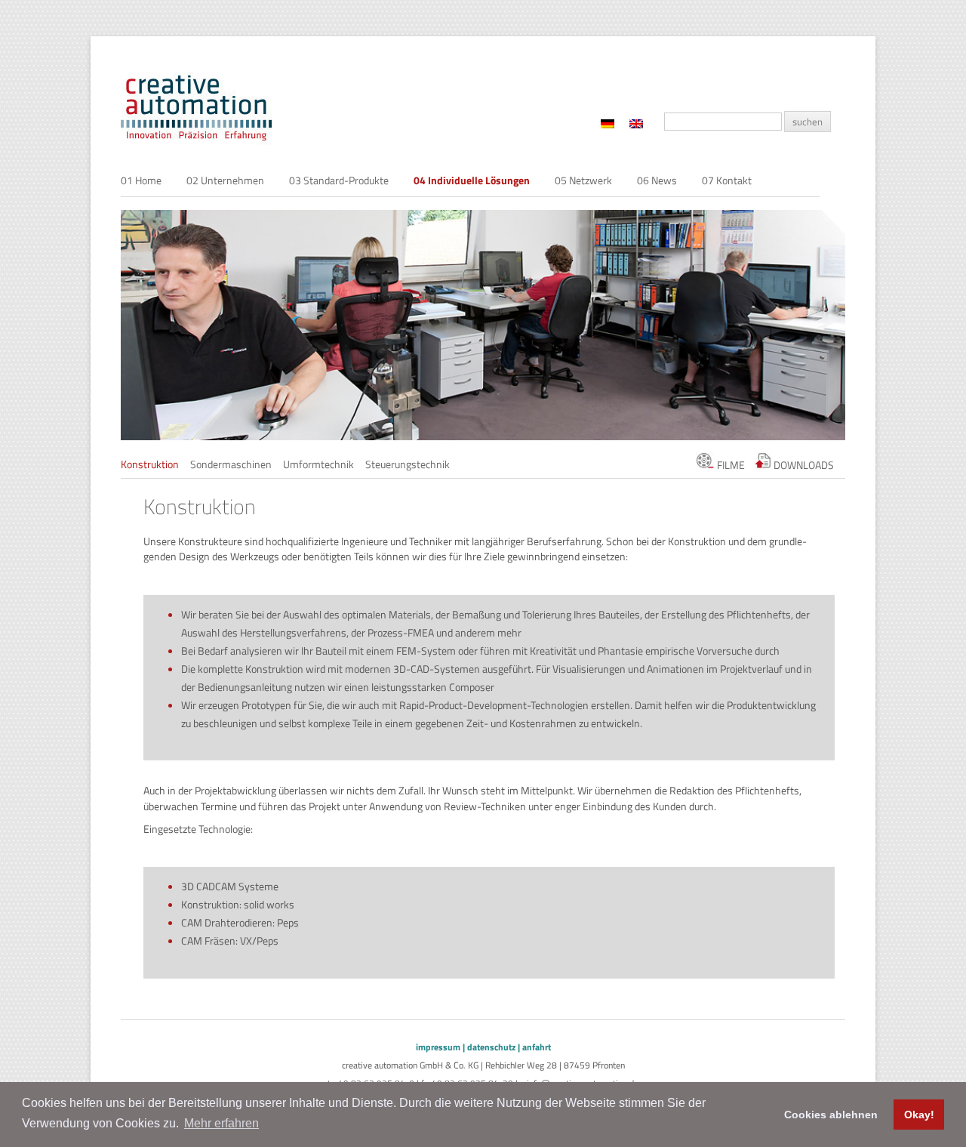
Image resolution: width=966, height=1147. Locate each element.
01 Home (141, 180)
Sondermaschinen (231, 464)
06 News (657, 180)
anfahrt (536, 1047)
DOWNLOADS (802, 465)
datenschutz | (493, 1047)
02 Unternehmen (225, 180)
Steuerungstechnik (407, 464)
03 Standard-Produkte (339, 180)
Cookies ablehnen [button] (831, 1114)
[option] (483, 325)
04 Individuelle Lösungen (472, 180)
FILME (730, 465)
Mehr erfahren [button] (221, 1123)
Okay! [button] (919, 1114)
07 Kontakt (727, 180)
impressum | (440, 1047)
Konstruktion (150, 464)
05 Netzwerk (583, 180)
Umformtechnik (318, 464)
